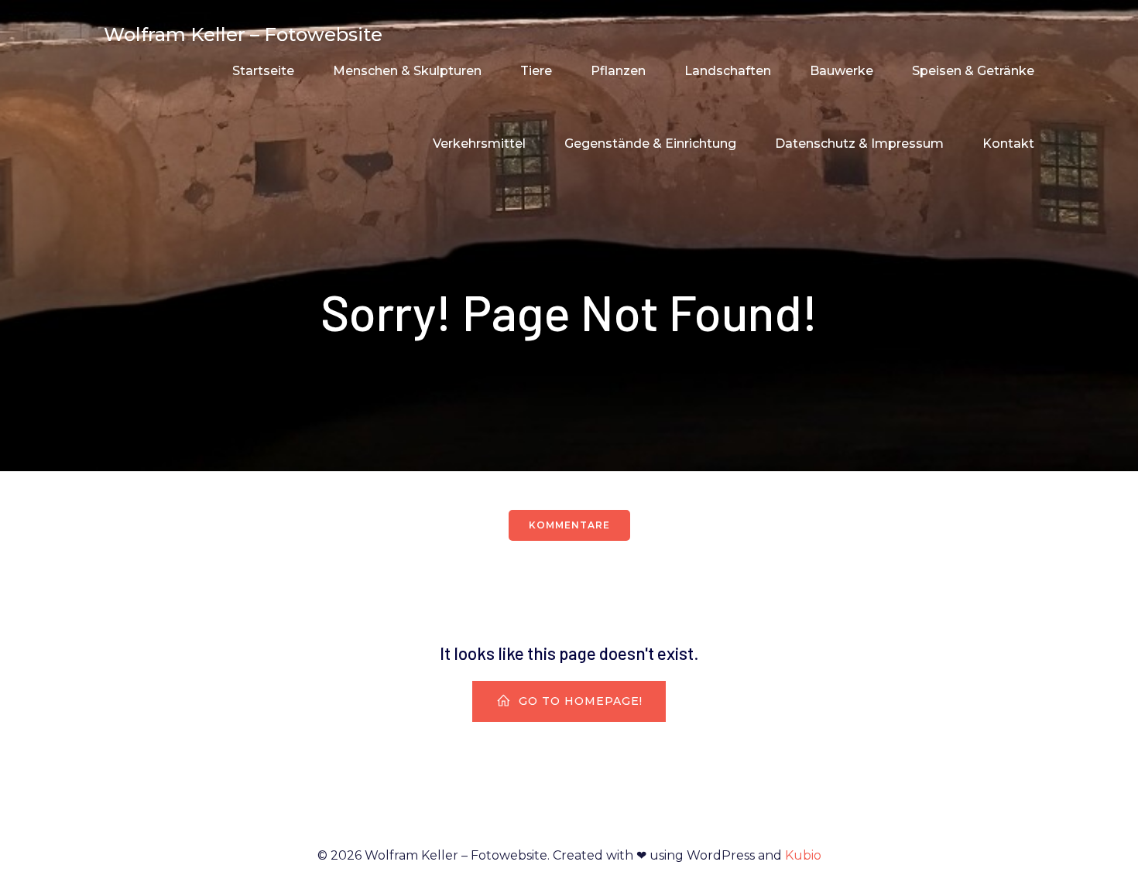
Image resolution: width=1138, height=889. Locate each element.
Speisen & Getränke (973, 70)
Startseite (263, 70)
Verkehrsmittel (479, 143)
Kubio (803, 855)
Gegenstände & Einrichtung (650, 143)
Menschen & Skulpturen (407, 70)
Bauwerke (841, 70)
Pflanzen (618, 70)
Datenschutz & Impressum (859, 143)
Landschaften (727, 70)
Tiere (536, 70)
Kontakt (1008, 143)
